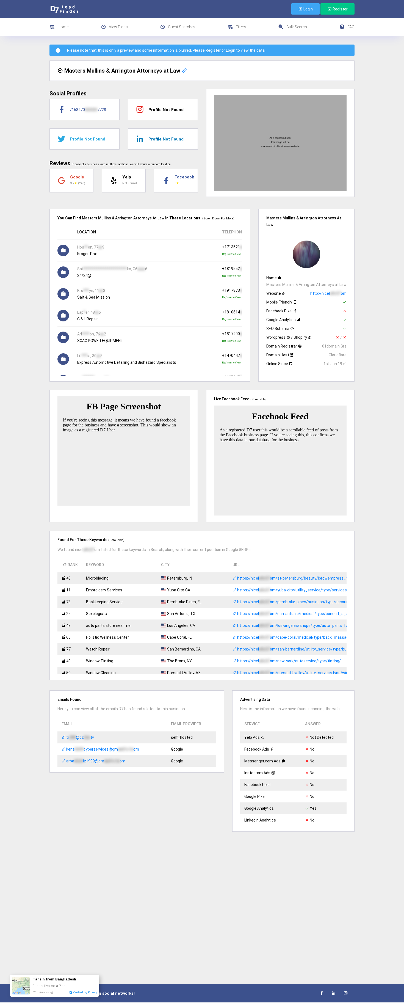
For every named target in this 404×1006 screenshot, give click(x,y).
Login (308, 9)
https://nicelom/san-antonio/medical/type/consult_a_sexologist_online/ (307, 613)
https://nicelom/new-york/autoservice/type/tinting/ (288, 661)
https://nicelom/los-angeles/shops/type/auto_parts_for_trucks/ (300, 625)
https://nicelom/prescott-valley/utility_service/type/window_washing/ (305, 673)
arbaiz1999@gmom (95, 761)
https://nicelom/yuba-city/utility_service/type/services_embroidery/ (303, 590)
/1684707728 (88, 110)
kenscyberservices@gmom (102, 749)
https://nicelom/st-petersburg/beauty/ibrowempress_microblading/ (303, 578)
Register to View (231, 254)
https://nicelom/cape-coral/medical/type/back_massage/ (294, 637)
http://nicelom (328, 293)
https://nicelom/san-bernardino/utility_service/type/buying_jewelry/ (303, 649)
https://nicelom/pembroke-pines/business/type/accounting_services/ (305, 602)
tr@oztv (79, 737)
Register (340, 9)
